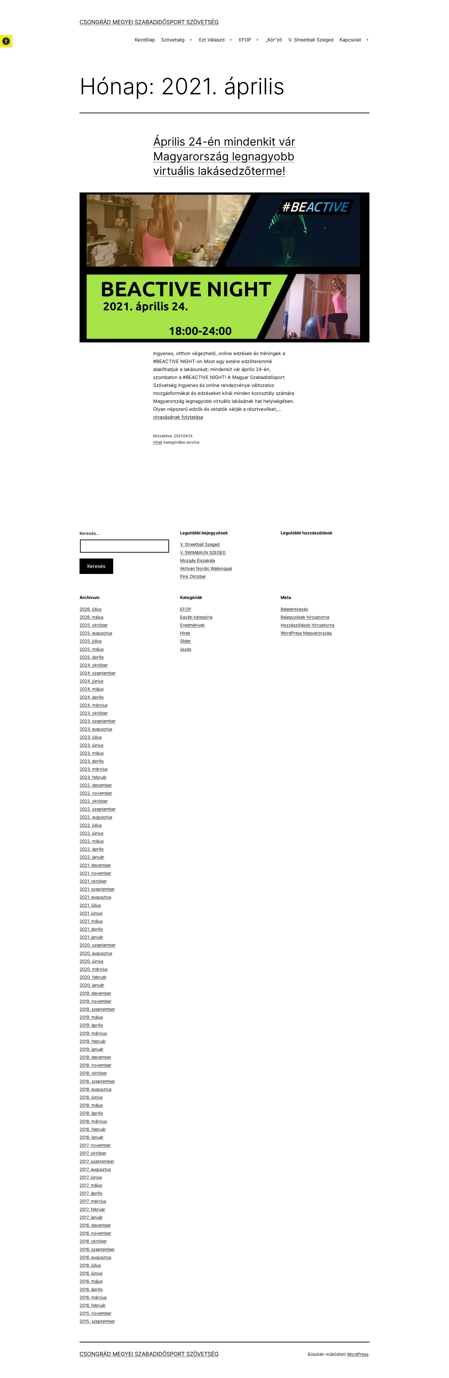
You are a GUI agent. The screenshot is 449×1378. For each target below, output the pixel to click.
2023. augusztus (96, 729)
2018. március (93, 1121)
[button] (6, 41)
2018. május (91, 1105)
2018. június (91, 1097)
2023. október (94, 713)
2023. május (92, 753)
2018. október (93, 1073)
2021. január (91, 937)
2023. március (94, 769)
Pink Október (193, 576)
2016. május (91, 1281)
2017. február (92, 1209)
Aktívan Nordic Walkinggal (206, 568)
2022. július (91, 825)
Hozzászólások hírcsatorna (307, 625)
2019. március (93, 1033)
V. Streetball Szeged (310, 40)
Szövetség (173, 40)
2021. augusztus (95, 897)
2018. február (93, 1129)
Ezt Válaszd (211, 40)
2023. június (91, 745)
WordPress (357, 1354)
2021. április (91, 929)
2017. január (91, 1217)
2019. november (96, 1001)
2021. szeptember (97, 889)
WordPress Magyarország (306, 633)
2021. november (95, 873)
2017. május (91, 1185)
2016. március (93, 1297)
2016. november (95, 1233)
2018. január (92, 1137)
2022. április (92, 849)
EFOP (245, 40)
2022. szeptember (98, 809)
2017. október (93, 1153)
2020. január (92, 985)
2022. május (92, 841)
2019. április (91, 1025)
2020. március (94, 969)
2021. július (90, 905)
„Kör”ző (274, 40)
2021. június (91, 913)
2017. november (95, 1145)
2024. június (91, 681)
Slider (185, 641)
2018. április (91, 1113)
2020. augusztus (96, 953)
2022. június (91, 833)
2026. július (90, 609)
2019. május (91, 1017)
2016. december (95, 1225)
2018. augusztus (96, 1089)
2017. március (93, 1201)
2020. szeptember (98, 945)
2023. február (93, 777)
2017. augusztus (95, 1169)
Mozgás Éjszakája (197, 560)
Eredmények (192, 625)
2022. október (94, 801)
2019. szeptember (97, 1009)
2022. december (96, 785)
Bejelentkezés (294, 609)
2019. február (93, 1041)
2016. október (93, 1241)
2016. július (90, 1265)
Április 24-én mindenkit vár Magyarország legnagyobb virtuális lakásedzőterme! (224, 156)
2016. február (93, 1305)
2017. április (91, 1193)
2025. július (91, 641)
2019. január (92, 1049)
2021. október (93, 881)
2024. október (94, 665)
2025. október (94, 625)
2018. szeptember (97, 1081)
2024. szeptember (98, 673)
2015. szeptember (97, 1321)
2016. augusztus (95, 1257)
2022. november (96, 793)
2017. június (91, 1177)
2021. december (95, 865)
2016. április (91, 1289)
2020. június (91, 961)
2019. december (95, 993)
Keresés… (90, 533)
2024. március (94, 705)
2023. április (92, 761)
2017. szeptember (97, 1161)
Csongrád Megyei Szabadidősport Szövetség (149, 22)
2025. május (92, 649)
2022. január (92, 857)
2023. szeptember (98, 721)
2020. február (93, 977)
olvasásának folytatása (178, 417)
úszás (185, 649)
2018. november (96, 1065)
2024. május (92, 689)
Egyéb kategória (196, 617)
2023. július (91, 737)
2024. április (92, 697)
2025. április (92, 657)
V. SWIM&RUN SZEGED (203, 552)
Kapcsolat (350, 40)
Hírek (158, 442)
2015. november (96, 1313)
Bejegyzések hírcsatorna (305, 617)
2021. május (91, 921)
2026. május (91, 617)
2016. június (91, 1273)
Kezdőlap (145, 40)
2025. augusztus (96, 633)
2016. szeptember (97, 1249)
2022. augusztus (96, 817)
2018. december (95, 1057)
